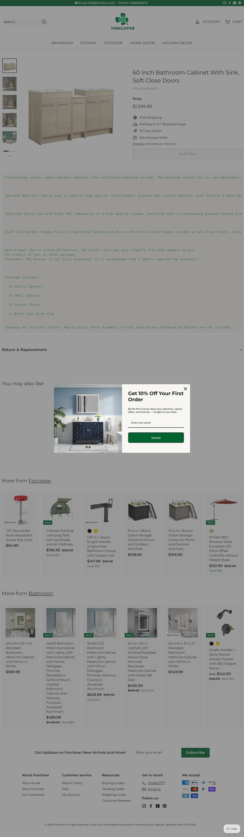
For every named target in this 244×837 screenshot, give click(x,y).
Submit (156, 437)
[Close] (185, 388)
